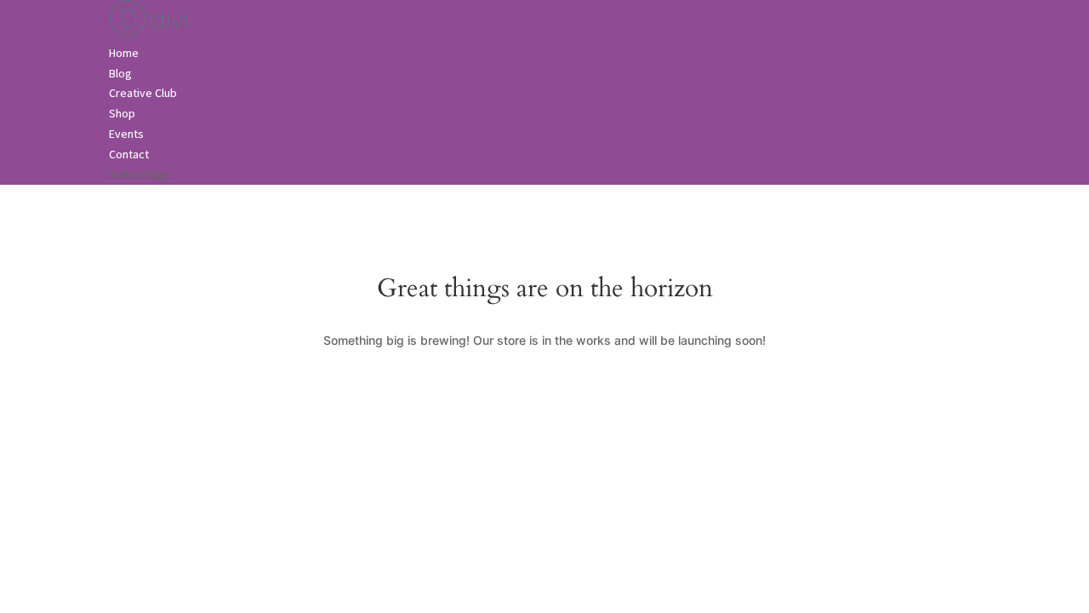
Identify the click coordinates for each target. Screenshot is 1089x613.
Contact (129, 154)
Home (124, 52)
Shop (122, 113)
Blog (120, 73)
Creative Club (143, 92)
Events (126, 133)
